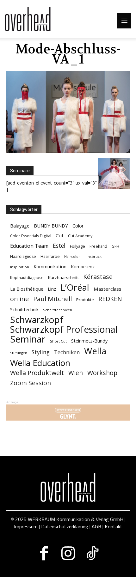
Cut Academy (80, 236)
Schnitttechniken (57, 309)
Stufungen (18, 353)
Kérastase (98, 276)
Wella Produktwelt (37, 372)
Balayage (19, 225)
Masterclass (107, 289)
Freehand (98, 246)
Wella (95, 351)
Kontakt (113, 526)
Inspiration (19, 266)
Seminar (28, 339)
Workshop (102, 372)
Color (78, 226)
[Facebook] (43, 553)
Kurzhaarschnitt (63, 277)
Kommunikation (50, 267)
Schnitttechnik (24, 310)
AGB (96, 526)
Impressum (26, 526)
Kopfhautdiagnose (27, 277)
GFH (115, 246)
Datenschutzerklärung (64, 526)
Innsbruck (93, 256)
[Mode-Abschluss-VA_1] (68, 151)
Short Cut (58, 341)
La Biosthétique (26, 289)
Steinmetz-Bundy (89, 341)
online (19, 298)
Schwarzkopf (36, 319)
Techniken (67, 352)
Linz (52, 289)
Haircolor (72, 256)
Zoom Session (30, 383)
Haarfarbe (50, 256)
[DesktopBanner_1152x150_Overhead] (68, 412)
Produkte (85, 299)
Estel (59, 245)
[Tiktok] (92, 553)
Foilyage (77, 246)
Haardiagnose (23, 256)
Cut (60, 235)
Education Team (29, 246)
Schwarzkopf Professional (64, 329)
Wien (75, 373)
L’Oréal (74, 287)
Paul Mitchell (52, 298)
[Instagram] (68, 553)
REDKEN (110, 299)
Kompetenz (83, 267)
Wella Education (40, 363)
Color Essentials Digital (30, 236)
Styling (41, 352)
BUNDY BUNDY (51, 225)
